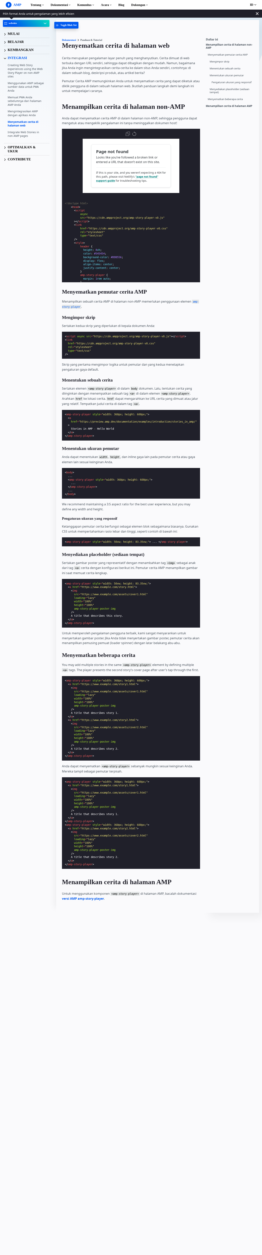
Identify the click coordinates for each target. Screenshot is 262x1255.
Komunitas (84, 5)
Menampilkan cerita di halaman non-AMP (229, 46)
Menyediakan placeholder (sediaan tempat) (229, 91)
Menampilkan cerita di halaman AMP (229, 106)
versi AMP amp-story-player (83, 898)
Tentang (35, 5)
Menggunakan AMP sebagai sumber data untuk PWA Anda (26, 86)
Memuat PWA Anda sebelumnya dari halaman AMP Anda (24, 101)
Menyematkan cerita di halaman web (23, 123)
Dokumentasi (59, 5)
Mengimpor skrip (219, 61)
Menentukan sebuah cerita (225, 68)
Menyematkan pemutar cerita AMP (228, 54)
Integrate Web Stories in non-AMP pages (23, 134)
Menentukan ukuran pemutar (227, 75)
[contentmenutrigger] (230, 40)
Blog (121, 5)
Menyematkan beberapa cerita (225, 99)
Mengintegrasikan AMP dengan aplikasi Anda (23, 113)
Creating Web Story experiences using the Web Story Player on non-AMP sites (25, 70)
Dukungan (138, 5)
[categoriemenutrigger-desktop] (66, 25)
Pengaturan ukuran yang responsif (231, 82)
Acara (105, 5)
